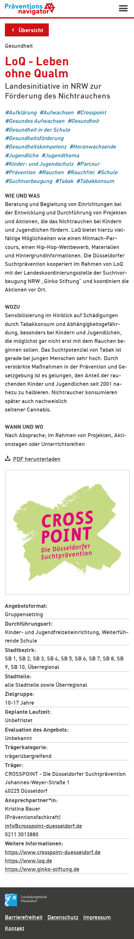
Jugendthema (62, 155)
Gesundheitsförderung (35, 138)
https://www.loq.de (28, 860)
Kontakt (14, 928)
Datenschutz (62, 916)
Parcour (90, 163)
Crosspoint (93, 112)
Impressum (97, 916)
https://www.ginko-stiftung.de (42, 868)
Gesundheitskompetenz (37, 146)
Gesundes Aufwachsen (36, 121)
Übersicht (31, 29)
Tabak (66, 180)
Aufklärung (22, 112)
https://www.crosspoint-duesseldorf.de (52, 851)
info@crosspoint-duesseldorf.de (43, 825)
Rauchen (53, 172)
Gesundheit (19, 45)
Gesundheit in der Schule (39, 129)
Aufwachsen (58, 112)
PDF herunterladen (36, 458)
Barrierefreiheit (24, 916)
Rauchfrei (82, 172)
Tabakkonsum (97, 180)
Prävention (21, 172)
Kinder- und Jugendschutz (41, 163)
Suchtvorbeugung (30, 180)
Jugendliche (23, 155)
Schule (108, 172)
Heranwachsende (94, 146)
